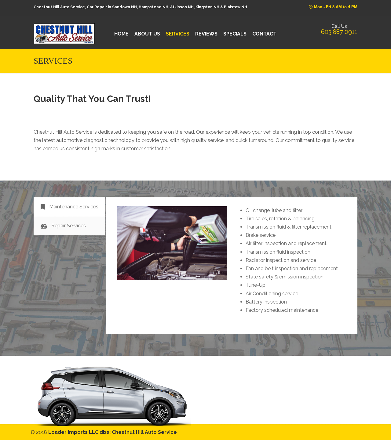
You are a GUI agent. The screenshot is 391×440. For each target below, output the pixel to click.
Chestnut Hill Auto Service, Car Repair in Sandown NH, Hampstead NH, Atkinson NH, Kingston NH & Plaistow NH (64, 33)
